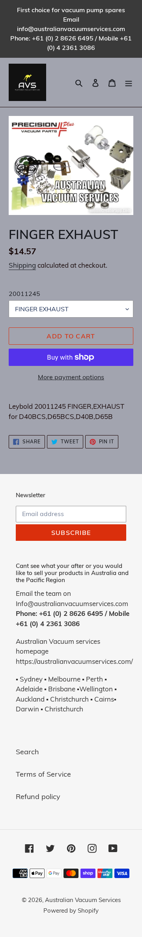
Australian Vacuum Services (83, 900)
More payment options (71, 377)
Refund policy (38, 796)
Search (27, 751)
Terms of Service (43, 774)
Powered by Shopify (71, 910)
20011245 (24, 294)
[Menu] (128, 82)
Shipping (22, 265)
